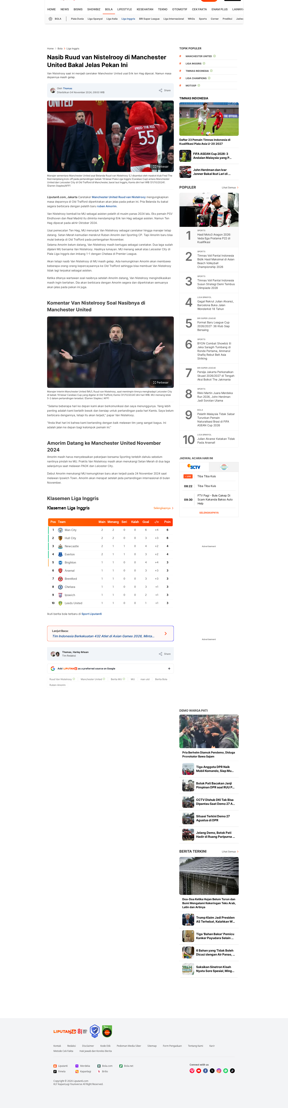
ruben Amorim (107, 206)
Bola (109, 9)
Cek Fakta (199, 9)
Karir (212, 1046)
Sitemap (152, 1046)
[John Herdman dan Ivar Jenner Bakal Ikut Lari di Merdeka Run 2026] (185, 172)
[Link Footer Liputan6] (70, 1031)
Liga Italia (112, 18)
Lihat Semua (229, 187)
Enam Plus (220, 9)
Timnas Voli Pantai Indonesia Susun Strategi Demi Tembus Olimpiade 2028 (216, 284)
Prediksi (227, 18)
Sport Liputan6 (92, 613)
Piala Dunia (77, 18)
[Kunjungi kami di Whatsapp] (225, 1070)
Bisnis (78, 9)
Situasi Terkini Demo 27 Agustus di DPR (213, 818)
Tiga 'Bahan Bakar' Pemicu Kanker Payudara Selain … (215, 936)
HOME (51, 9)
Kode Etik (105, 1046)
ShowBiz (93, 9)
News (65, 9)
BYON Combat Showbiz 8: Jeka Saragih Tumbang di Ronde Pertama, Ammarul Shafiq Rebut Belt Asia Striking (214, 351)
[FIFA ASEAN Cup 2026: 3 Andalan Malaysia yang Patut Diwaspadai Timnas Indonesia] (185, 156)
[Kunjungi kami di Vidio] (192, 1070)
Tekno (162, 9)
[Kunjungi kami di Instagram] (219, 1070)
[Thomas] (52, 90)
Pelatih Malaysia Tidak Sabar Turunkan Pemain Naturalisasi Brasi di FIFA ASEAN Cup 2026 (216, 419)
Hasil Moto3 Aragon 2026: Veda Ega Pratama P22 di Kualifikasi (214, 238)
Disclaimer (88, 1046)
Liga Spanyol (95, 18)
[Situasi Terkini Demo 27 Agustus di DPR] (188, 818)
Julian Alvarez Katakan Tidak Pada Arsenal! (216, 440)
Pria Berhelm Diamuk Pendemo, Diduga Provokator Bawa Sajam (208, 754)
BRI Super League (149, 18)
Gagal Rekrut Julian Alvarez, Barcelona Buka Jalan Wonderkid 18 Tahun (215, 305)
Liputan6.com (80, 1081)
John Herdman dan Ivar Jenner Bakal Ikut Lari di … (212, 172)
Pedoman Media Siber (129, 1046)
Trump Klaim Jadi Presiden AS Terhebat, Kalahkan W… (215, 919)
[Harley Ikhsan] (58, 654)
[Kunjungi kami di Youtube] (198, 1070)
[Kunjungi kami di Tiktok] (232, 1070)
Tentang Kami (195, 1046)
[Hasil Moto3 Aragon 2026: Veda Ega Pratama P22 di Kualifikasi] (209, 210)
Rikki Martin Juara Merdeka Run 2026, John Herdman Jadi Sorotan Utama (215, 396)
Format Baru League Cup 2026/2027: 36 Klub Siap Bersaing (213, 326)
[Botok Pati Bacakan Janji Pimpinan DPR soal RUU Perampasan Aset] (188, 785)
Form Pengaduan (172, 1046)
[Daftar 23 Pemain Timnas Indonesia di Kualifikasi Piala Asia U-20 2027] (209, 119)
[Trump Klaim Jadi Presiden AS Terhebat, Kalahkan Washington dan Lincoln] (188, 920)
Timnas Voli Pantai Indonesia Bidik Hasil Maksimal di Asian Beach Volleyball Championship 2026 (215, 261)
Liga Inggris (128, 18)
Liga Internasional (173, 18)
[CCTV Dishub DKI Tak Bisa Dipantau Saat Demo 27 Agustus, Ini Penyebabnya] (188, 802)
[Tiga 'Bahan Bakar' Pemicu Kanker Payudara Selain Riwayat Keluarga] (188, 936)
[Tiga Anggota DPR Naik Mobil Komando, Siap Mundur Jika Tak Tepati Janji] (188, 769)
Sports (203, 18)
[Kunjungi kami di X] (212, 1070)
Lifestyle (124, 9)
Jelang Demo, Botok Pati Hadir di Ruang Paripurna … (215, 835)
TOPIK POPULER (190, 48)
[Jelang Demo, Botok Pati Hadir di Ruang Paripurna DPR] (188, 835)
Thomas (67, 88)
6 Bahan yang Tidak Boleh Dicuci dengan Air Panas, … (215, 952)
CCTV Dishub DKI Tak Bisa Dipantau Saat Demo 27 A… (215, 802)
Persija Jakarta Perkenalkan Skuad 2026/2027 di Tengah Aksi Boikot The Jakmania (215, 375)
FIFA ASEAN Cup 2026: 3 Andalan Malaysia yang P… (212, 156)
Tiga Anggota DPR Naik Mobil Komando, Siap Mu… (215, 769)
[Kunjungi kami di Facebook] (205, 1070)
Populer (187, 187)
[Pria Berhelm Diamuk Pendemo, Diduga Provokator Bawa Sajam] (209, 731)
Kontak (57, 1046)
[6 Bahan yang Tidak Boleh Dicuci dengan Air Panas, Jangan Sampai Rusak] (188, 952)
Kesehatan (145, 9)
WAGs (191, 18)
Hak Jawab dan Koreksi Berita (96, 1051)
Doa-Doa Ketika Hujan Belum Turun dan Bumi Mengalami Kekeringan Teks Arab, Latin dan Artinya (209, 903)
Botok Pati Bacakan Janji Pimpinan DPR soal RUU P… (215, 785)
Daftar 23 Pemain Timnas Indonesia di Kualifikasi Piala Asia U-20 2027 (204, 141)
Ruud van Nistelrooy (132, 197)
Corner (215, 18)
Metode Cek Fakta (63, 1051)
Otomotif (179, 9)
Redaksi (71, 1046)
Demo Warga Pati (193, 710)
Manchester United (105, 197)
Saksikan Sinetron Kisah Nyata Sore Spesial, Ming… (215, 969)
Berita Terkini (192, 851)
